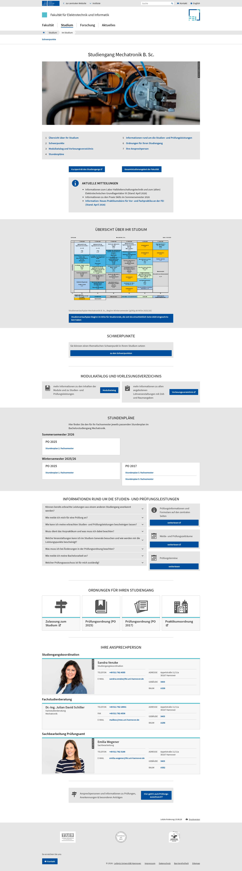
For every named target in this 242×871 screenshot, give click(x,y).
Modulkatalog (109, 390)
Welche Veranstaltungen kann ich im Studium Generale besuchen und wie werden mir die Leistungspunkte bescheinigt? (92, 540)
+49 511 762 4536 (117, 713)
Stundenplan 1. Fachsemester (60, 472)
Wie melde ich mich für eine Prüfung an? (66, 517)
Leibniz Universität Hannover (127, 863)
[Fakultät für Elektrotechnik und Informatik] (43, 33)
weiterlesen (173, 522)
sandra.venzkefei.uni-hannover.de (126, 678)
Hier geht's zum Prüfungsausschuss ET (156, 795)
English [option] (196, 3)
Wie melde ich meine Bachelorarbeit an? (66, 555)
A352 (162, 767)
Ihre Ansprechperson (137, 148)
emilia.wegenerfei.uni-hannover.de (127, 758)
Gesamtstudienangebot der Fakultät (142, 169)
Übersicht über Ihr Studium (64, 137)
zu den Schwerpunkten (121, 353)
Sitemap (196, 863)
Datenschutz (165, 863)
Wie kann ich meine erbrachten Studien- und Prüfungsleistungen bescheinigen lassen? (91, 524)
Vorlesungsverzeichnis (182, 392)
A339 (162, 688)
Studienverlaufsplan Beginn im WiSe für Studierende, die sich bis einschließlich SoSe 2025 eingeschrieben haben (120, 318)
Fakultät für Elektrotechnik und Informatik (79, 15)
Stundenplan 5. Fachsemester (139, 479)
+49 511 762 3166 (117, 751)
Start (172, 3)
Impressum (150, 863)
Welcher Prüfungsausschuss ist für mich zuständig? (72, 562)
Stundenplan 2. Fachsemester (60, 448)
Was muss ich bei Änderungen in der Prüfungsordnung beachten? (79, 548)
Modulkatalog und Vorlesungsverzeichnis (71, 148)
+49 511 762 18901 (117, 706)
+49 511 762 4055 (117, 672)
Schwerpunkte (49, 39)
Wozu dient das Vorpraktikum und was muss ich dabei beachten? (79, 531)
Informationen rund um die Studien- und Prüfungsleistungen (159, 137)
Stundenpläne (56, 154)
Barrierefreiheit (181, 863)
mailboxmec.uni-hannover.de (124, 719)
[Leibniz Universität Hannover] (51, 3)
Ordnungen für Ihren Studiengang (144, 143)
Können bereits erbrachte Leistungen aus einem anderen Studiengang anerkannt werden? (88, 508)
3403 (162, 681)
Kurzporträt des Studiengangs (85, 169)
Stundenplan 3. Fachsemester (139, 472)
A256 (162, 722)
